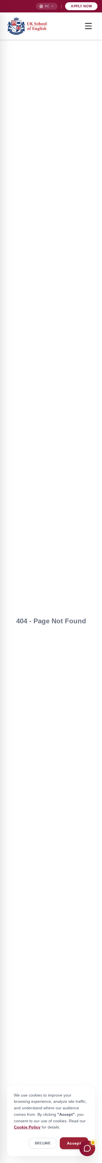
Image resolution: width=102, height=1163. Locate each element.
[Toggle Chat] (87, 1148)
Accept (74, 1143)
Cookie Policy (27, 1127)
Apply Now (81, 6)
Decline (42, 1143)
